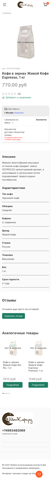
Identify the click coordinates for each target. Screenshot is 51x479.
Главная (6, 13)
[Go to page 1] (3, 393)
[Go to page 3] (7, 393)
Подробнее (13, 384)
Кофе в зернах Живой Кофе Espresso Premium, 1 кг (36, 366)
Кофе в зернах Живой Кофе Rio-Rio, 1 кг (12, 365)
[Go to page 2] (5, 393)
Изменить (19, 112)
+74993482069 (13, 430)
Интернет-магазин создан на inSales (20, 473)
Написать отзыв (14, 316)
